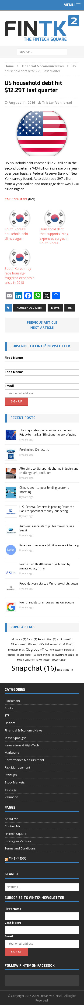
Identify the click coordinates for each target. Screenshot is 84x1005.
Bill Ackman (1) (19, 644)
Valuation (11, 797)
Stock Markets (15, 782)
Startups (11, 775)
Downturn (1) (59, 660)
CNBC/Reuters (16, 199)
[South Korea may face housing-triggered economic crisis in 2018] (20, 257)
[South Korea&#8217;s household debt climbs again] (20, 218)
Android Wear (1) (47, 639)
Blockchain (12, 701)
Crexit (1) (32, 639)
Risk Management (17, 767)
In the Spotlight (15, 738)
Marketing (12, 752)
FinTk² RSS (17, 859)
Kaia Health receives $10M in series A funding (49, 545)
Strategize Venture (18, 841)
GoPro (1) (68, 644)
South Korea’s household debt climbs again (16, 234)
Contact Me (13, 826)
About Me (11, 819)
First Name (14, 357)
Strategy (11, 789)
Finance (10, 723)
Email (9, 386)
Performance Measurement (24, 760)
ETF (7, 715)
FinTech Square (16, 834)
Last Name (14, 372)
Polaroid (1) (13, 654)
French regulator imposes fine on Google (46, 602)
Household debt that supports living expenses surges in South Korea (54, 236)
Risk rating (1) (65, 669)
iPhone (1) (33, 644)
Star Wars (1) (26, 654)
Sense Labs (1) (43, 660)
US (70, 308)
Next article (42, 327)
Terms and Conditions (20, 848)
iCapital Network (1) (51, 644)
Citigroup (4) (35, 649)
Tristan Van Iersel (57, 102)
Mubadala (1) (19, 639)
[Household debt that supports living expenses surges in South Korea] (55, 218)
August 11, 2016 (22, 102)
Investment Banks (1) (66, 654)
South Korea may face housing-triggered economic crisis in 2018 (19, 275)
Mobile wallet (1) (26, 660)
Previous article (42, 322)
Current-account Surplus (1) (60, 649)
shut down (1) (64, 639)
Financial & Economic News (23, 730)
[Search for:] (42, 51)
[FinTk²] (42, 28)
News (55, 308)
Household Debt (30, 308)
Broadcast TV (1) (16, 649)
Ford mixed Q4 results (34, 450)
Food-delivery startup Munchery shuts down (48, 584)
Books (9, 708)
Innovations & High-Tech (22, 745)
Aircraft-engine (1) (44, 654)
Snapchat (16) (33, 668)
